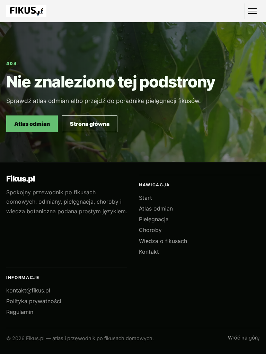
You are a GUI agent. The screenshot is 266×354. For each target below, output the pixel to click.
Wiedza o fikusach (163, 240)
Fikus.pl (20, 179)
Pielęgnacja (154, 219)
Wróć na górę (244, 338)
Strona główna (89, 123)
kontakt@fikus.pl (28, 290)
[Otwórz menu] (252, 11)
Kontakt (149, 251)
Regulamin (19, 311)
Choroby (150, 229)
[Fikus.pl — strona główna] (26, 11)
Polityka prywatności (33, 301)
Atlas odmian (32, 123)
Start (145, 197)
